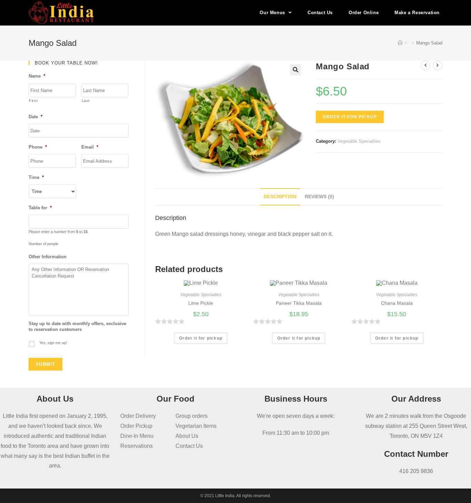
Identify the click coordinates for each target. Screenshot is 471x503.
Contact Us (189, 446)
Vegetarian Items (196, 426)
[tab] (280, 197)
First (33, 101)
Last (86, 101)
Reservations (136, 446)
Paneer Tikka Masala (299, 303)
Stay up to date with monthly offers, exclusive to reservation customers (77, 326)
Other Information (48, 256)
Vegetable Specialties (359, 141)
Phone (38, 147)
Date (35, 116)
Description (280, 196)
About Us (187, 436)
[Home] (400, 43)
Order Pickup (136, 426)
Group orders (192, 416)
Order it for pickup (350, 116)
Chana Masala (397, 303)
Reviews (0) (319, 196)
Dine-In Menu (136, 436)
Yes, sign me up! (53, 343)
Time (36, 177)
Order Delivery (138, 416)
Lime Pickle (200, 303)
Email (89, 147)
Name (37, 76)
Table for (40, 207)
